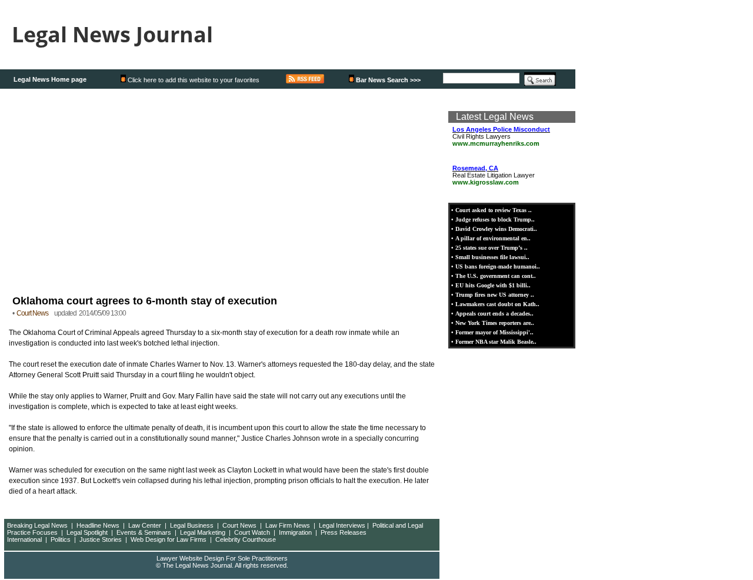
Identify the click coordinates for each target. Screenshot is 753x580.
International (24, 539)
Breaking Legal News (37, 525)
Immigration (295, 532)
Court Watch (252, 532)
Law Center (144, 525)
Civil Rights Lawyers (501, 136)
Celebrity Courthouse (245, 539)
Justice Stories (100, 539)
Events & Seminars (143, 532)
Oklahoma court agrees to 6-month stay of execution (144, 301)
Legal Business (192, 525)
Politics (61, 539)
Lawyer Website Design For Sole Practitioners (222, 558)
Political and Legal (397, 525)
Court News (239, 525)
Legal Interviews (342, 525)
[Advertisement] (222, 190)
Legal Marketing (202, 532)
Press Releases (343, 532)
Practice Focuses (32, 532)
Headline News (97, 525)
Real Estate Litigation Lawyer (493, 175)
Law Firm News (287, 525)
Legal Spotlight (87, 532)
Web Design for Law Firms (168, 539)
